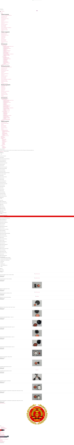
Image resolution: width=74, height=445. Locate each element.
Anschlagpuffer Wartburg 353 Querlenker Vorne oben (5, 366)
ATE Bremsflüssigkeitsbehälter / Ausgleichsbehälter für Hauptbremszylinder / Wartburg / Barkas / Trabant (11, 390)
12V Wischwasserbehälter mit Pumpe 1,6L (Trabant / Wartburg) (7, 274)
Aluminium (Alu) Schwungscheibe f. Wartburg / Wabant (6, 356)
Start (0, 151)
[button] (2, 276)
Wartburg (3, 151)
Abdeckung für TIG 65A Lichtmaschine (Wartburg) (5, 297)
